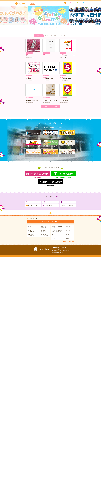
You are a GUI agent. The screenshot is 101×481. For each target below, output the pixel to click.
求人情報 (46, 35)
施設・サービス (48, 202)
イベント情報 (53, 35)
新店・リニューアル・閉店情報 (67, 205)
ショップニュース (38, 35)
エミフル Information (31, 202)
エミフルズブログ (62, 35)
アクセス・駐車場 (48, 205)
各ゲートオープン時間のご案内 (68, 241)
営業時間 (33, 3)
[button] (29, 17)
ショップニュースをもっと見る (50, 106)
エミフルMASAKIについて (32, 205)
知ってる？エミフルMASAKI (67, 202)
